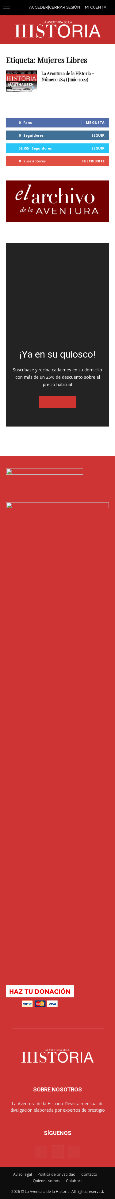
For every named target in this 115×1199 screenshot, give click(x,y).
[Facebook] (41, 1152)
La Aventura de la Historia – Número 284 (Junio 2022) (67, 76)
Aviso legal (22, 1174)
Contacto (89, 1174)
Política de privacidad (56, 1174)
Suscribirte (93, 161)
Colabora (74, 1180)
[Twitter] (74, 1152)
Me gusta (95, 122)
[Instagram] (58, 1151)
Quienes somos (46, 1180)
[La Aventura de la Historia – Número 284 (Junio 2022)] (21, 81)
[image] (57, 294)
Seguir (98, 135)
